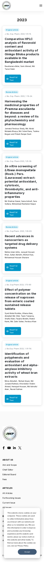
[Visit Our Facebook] (3, 447)
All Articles (7, 493)
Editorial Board (9, 474)
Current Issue (8, 502)
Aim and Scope (9, 465)
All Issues (6, 507)
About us (7, 460)
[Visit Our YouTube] (9, 447)
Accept (27, 552)
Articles (7, 488)
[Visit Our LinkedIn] (14, 447)
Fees (4, 479)
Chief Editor (7, 469)
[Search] (38, 39)
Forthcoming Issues (11, 498)
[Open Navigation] (40, 5)
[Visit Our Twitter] (19, 447)
